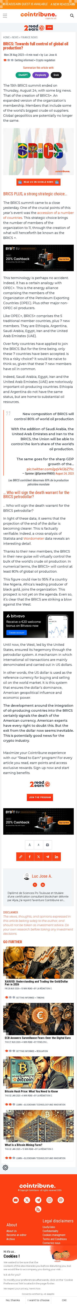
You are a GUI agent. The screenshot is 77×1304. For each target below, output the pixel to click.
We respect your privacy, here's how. (22, 1288)
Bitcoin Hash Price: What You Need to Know (31, 1091)
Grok (56, 75)
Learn (19, 1105)
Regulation (42, 1051)
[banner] (38, 258)
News (15, 37)
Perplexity (40, 75)
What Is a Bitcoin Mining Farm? (23, 1145)
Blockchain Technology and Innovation (44, 1105)
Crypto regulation (45, 60)
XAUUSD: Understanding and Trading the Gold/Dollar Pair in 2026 (36, 983)
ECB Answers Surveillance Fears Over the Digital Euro (38, 1038)
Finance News (29, 37)
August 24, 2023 (65, 473)
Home (6, 37)
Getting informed (24, 60)
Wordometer (33, 539)
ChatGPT (23, 75)
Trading (40, 997)
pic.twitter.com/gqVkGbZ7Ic (50, 469)
